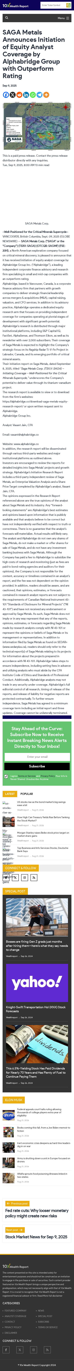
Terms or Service (27, 776)
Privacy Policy (48, 776)
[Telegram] (39, 95)
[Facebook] (6, 95)
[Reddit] (19, 95)
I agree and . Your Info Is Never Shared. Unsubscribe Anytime (38, 777)
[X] (13, 95)
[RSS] (33, 877)
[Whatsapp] (33, 95)
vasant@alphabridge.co (24, 434)
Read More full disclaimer (50, 1296)
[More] (46, 95)
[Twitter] (15, 877)
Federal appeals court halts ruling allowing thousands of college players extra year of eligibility (39, 1112)
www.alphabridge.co (26, 444)
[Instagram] (24, 877)
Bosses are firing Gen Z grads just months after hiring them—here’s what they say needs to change (37, 946)
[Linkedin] (26, 95)
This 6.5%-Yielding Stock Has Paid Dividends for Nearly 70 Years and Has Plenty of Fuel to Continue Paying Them (36, 1072)
